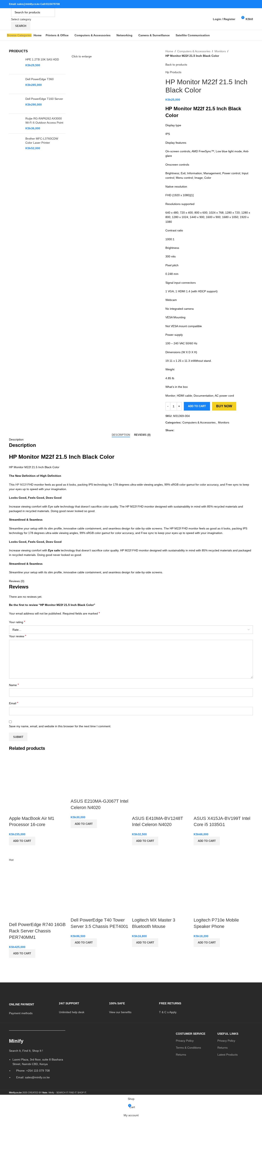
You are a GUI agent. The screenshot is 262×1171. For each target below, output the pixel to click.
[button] (22, 841)
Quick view (14, 850)
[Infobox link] (31, 1006)
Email (13, 703)
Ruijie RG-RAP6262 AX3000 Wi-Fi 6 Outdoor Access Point (44, 120)
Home (169, 51)
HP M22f (21, 484)
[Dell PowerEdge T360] (15, 84)
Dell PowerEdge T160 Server (44, 98)
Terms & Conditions (188, 1047)
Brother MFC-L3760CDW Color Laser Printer (41, 140)
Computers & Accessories (193, 51)
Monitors (220, 51)
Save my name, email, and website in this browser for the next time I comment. (60, 726)
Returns (181, 1054)
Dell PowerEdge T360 (39, 79)
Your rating (17, 622)
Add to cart (197, 406)
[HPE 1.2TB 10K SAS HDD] (15, 64)
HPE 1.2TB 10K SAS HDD (42, 59)
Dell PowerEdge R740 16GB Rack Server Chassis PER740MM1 (37, 931)
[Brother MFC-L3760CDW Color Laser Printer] (15, 143)
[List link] (37, 1060)
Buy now (224, 406)
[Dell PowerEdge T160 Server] (15, 103)
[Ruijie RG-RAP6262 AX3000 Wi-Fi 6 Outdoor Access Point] (15, 123)
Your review (17, 636)
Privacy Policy (185, 1040)
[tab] (121, 435)
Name (14, 685)
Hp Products (173, 72)
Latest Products (227, 1054)
